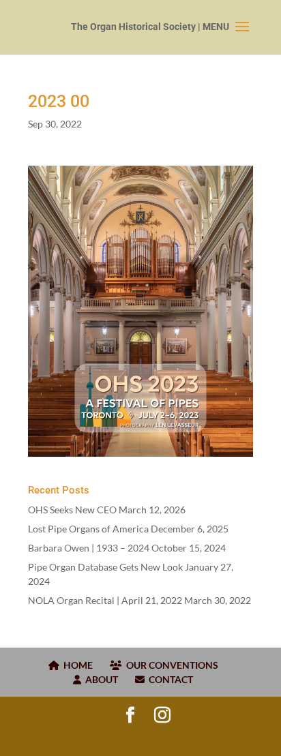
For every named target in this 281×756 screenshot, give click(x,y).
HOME (76, 665)
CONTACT (169, 679)
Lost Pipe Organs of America (88, 528)
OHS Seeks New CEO (72, 509)
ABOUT (99, 679)
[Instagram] (162, 715)
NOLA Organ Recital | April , (105, 600)
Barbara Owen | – (88, 548)
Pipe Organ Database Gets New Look (105, 567)
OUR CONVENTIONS (170, 665)
